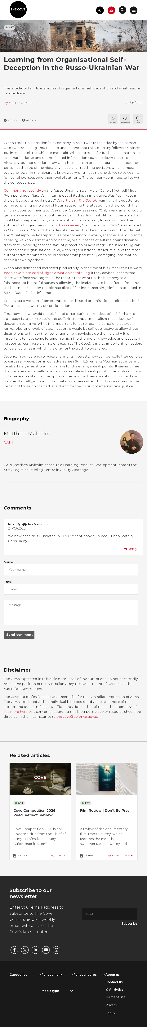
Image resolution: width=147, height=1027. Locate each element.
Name (8, 562)
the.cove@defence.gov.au (77, 716)
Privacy (111, 1005)
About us (112, 974)
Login (110, 1013)
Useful (125, 119)
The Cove (58, 855)
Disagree (138, 119)
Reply (132, 549)
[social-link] (14, 950)
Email (8, 582)
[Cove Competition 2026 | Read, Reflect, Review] (40, 811)
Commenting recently (22, 190)
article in (81, 200)
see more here (16, 712)
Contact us (114, 982)
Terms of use (115, 997)
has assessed (69, 225)
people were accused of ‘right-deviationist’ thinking (47, 273)
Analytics (115, 989)
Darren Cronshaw (120, 855)
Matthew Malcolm (24, 103)
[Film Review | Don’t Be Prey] (106, 811)
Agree (113, 119)
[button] (100, 10)
